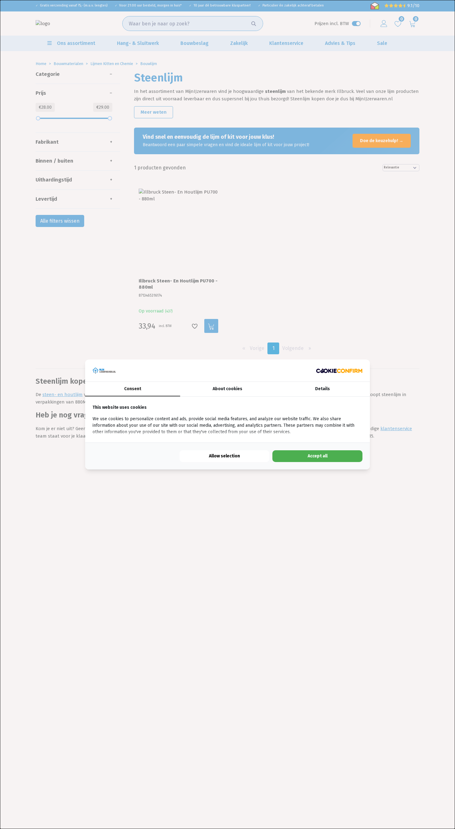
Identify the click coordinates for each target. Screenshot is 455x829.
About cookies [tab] (227, 388)
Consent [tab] (132, 388)
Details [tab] (322, 388)
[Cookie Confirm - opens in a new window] (339, 370)
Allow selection (224, 456)
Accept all (317, 456)
